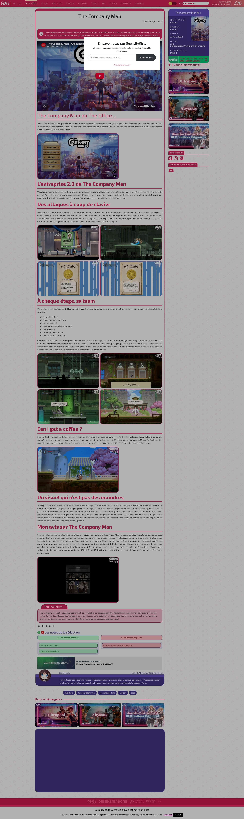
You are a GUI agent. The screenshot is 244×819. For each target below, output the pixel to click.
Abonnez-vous (146, 57)
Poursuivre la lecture (122, 65)
